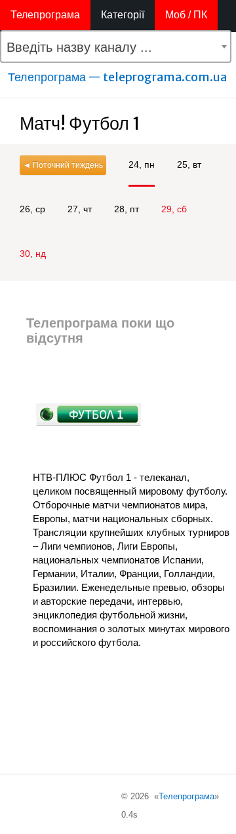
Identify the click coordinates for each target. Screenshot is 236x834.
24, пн (141, 164)
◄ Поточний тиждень (63, 165)
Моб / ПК (186, 14)
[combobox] (115, 46)
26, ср (32, 209)
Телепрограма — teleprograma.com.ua (117, 77)
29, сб (174, 209)
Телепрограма (45, 14)
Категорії (122, 14)
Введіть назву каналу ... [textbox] (79, 47)
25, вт (189, 164)
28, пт (126, 209)
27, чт (80, 209)
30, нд (33, 253)
